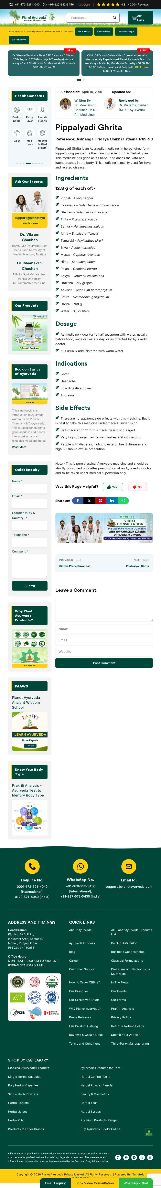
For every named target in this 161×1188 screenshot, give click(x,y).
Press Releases (80, 1017)
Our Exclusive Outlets (84, 1000)
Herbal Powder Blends (96, 1085)
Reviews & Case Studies (86, 1035)
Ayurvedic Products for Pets (100, 1068)
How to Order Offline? (84, 982)
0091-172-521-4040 (32, 886)
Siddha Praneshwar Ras (75, 566)
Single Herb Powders (23, 1094)
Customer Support (82, 969)
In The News (120, 982)
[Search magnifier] (114, 17)
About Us (19, 31)
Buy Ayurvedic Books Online (100, 1129)
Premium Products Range (98, 1120)
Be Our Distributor (124, 943)
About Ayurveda (80, 930)
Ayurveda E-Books (82, 943)
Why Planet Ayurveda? (85, 1008)
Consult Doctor (103, 31)
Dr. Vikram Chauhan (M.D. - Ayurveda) (133, 107)
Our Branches (79, 991)
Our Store (140, 17)
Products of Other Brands (26, 1129)
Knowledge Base (34, 31)
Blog (72, 952)
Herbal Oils (16, 1120)
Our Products (84, 31)
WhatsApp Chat (136, 1183)
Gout (17, 140)
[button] (79, 80)
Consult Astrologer (126, 31)
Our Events (119, 991)
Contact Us (69, 31)
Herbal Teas (89, 1103)
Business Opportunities (128, 952)
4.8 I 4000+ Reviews (135, 4)
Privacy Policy (121, 1017)
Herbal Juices (17, 1111)
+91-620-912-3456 (80, 886)
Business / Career (52, 31)
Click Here (141, 67)
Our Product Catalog (83, 1026)
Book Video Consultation (95, 1183)
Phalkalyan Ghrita (137, 566)
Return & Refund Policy (127, 1026)
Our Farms (118, 1000)
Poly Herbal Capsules (23, 1085)
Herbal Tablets (18, 1103)
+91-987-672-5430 (75, 896)
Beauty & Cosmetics (94, 1094)
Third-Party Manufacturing (130, 1043)
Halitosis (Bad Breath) (42, 144)
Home (11, 31)
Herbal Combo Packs (95, 1077)
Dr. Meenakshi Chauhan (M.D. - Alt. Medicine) (86, 110)
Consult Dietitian (19, 40)
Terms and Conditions (84, 1043)
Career (74, 960)
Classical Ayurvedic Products (28, 1068)
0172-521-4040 (27, 897)
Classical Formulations (127, 960)
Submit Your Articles (125, 1035)
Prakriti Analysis (122, 1008)
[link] (44, 63)
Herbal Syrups (90, 1111)
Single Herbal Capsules (24, 1077)
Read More (19, 447)
